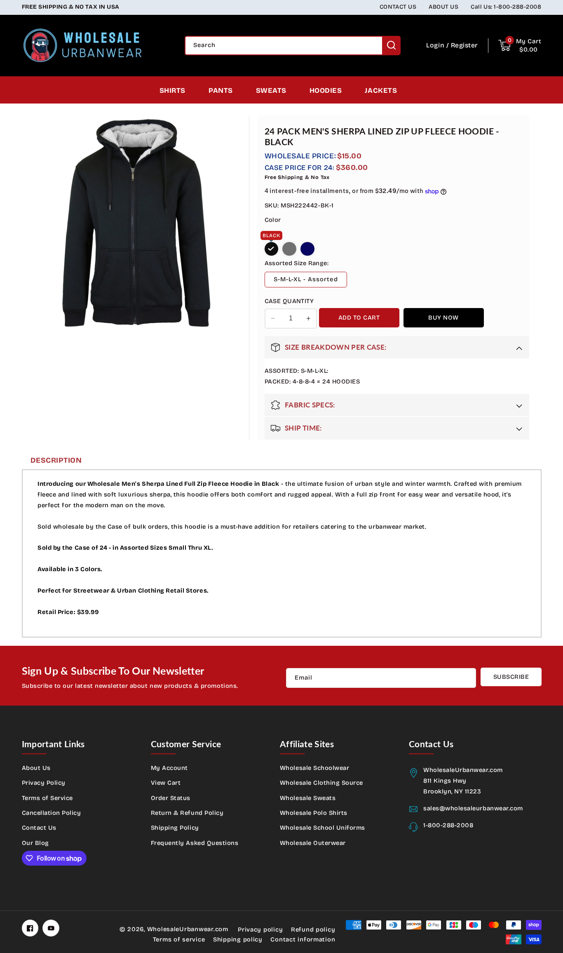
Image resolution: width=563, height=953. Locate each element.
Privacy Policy (44, 782)
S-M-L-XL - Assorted (306, 279)
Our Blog (35, 843)
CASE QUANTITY (289, 301)
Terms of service (179, 939)
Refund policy (313, 929)
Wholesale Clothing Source (321, 782)
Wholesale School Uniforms (322, 827)
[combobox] (292, 45)
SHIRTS (172, 90)
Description (56, 460)
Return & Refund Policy (187, 813)
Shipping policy (238, 939)
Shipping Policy (175, 827)
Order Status (170, 798)
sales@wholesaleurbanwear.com (473, 808)
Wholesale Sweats (307, 798)
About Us (36, 768)
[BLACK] (272, 249)
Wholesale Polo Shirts (313, 813)
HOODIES (326, 90)
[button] (520, 45)
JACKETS (381, 90)
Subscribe (511, 676)
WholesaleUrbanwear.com (187, 929)
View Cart (166, 782)
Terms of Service (47, 798)
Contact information (302, 939)
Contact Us (39, 827)
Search (391, 45)
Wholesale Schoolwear (315, 768)
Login (435, 45)
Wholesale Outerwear (313, 843)
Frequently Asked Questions (195, 843)
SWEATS (271, 90)
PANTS (221, 90)
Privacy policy (260, 929)
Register (464, 45)
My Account (169, 768)
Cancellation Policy (51, 813)
